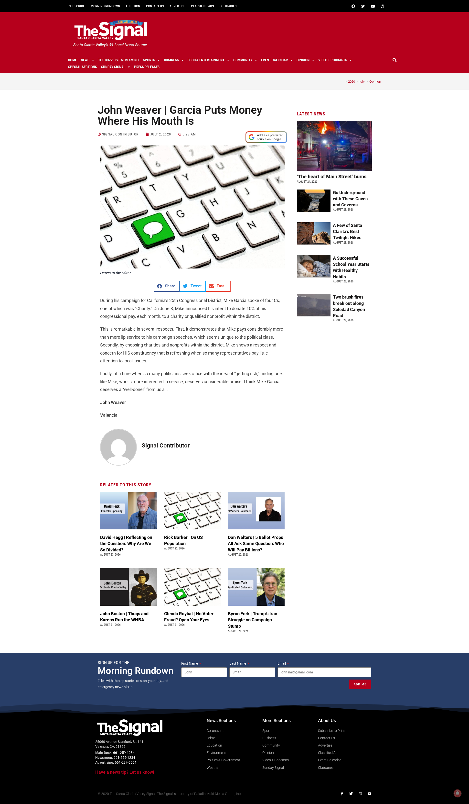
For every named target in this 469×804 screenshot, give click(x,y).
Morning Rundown (105, 6)
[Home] (342, 81)
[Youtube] (372, 6)
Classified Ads (202, 6)
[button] (394, 60)
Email (282, 663)
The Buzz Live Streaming (118, 60)
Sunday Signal (113, 67)
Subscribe (77, 6)
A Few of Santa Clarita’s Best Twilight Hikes (347, 231)
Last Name (238, 663)
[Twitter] (363, 6)
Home (72, 60)
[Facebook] (353, 6)
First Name (190, 663)
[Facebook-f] (341, 793)
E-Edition (133, 6)
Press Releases (147, 67)
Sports (149, 60)
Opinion (303, 60)
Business (171, 60)
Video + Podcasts (332, 60)
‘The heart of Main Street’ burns (331, 176)
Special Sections (82, 67)
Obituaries (228, 6)
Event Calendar (274, 60)
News (85, 60)
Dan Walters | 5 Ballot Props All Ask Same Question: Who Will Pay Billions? (256, 543)
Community (242, 60)
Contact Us (155, 6)
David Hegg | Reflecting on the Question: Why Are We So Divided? (126, 543)
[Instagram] (382, 6)
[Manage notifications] (457, 793)
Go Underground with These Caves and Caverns (350, 198)
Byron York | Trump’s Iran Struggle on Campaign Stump (252, 619)
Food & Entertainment (206, 60)
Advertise (177, 6)
